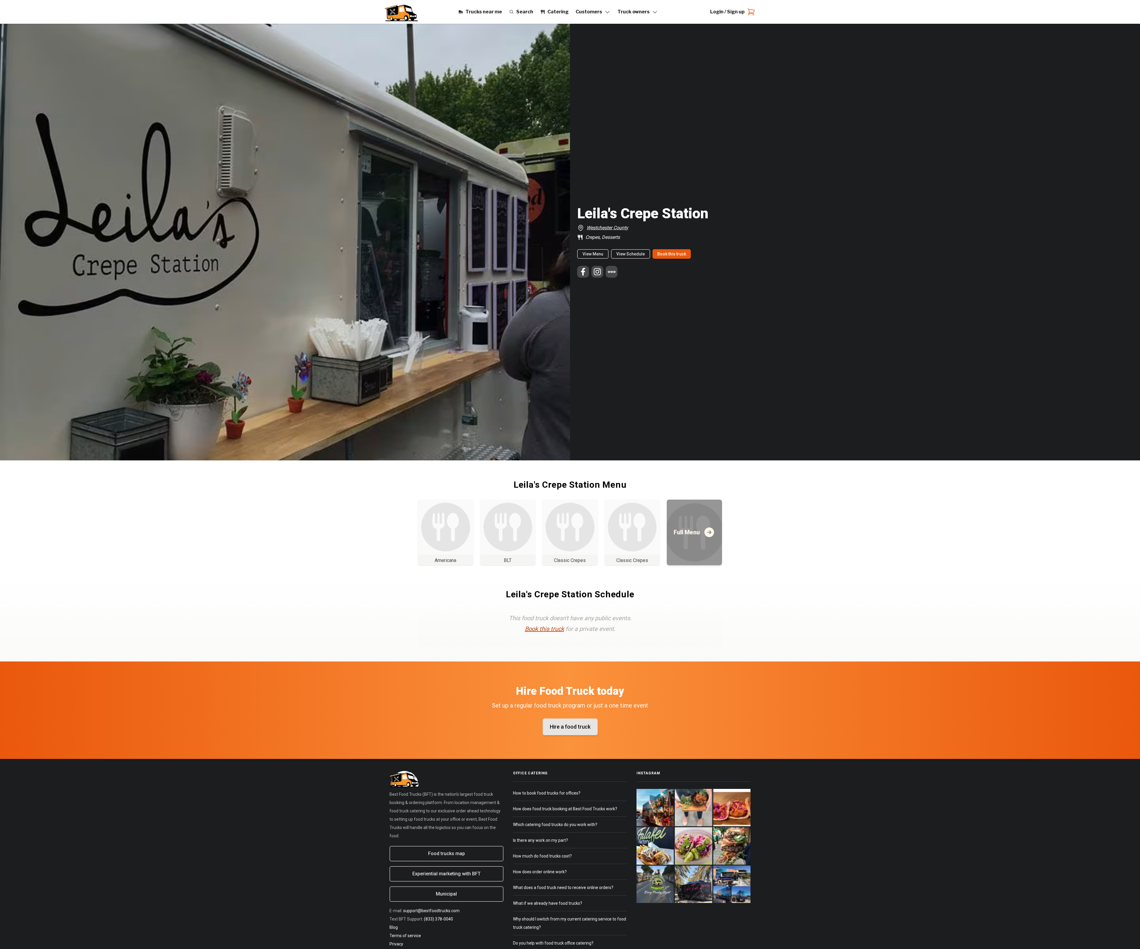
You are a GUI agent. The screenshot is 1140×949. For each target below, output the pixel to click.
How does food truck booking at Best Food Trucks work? (565, 808)
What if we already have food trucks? (547, 903)
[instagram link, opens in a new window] (597, 272)
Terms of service (405, 935)
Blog (394, 927)
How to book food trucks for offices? (546, 793)
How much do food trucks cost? (542, 856)
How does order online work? (540, 871)
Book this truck (671, 254)
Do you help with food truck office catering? (553, 943)
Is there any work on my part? (540, 840)
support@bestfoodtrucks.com (431, 910)
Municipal (446, 894)
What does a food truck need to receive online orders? (563, 887)
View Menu (592, 254)
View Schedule (630, 254)
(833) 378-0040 (438, 919)
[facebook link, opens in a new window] (583, 272)
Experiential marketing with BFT (446, 874)
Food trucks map (446, 853)
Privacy (396, 944)
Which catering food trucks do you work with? (555, 824)
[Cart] (750, 12)
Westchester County (607, 227)
